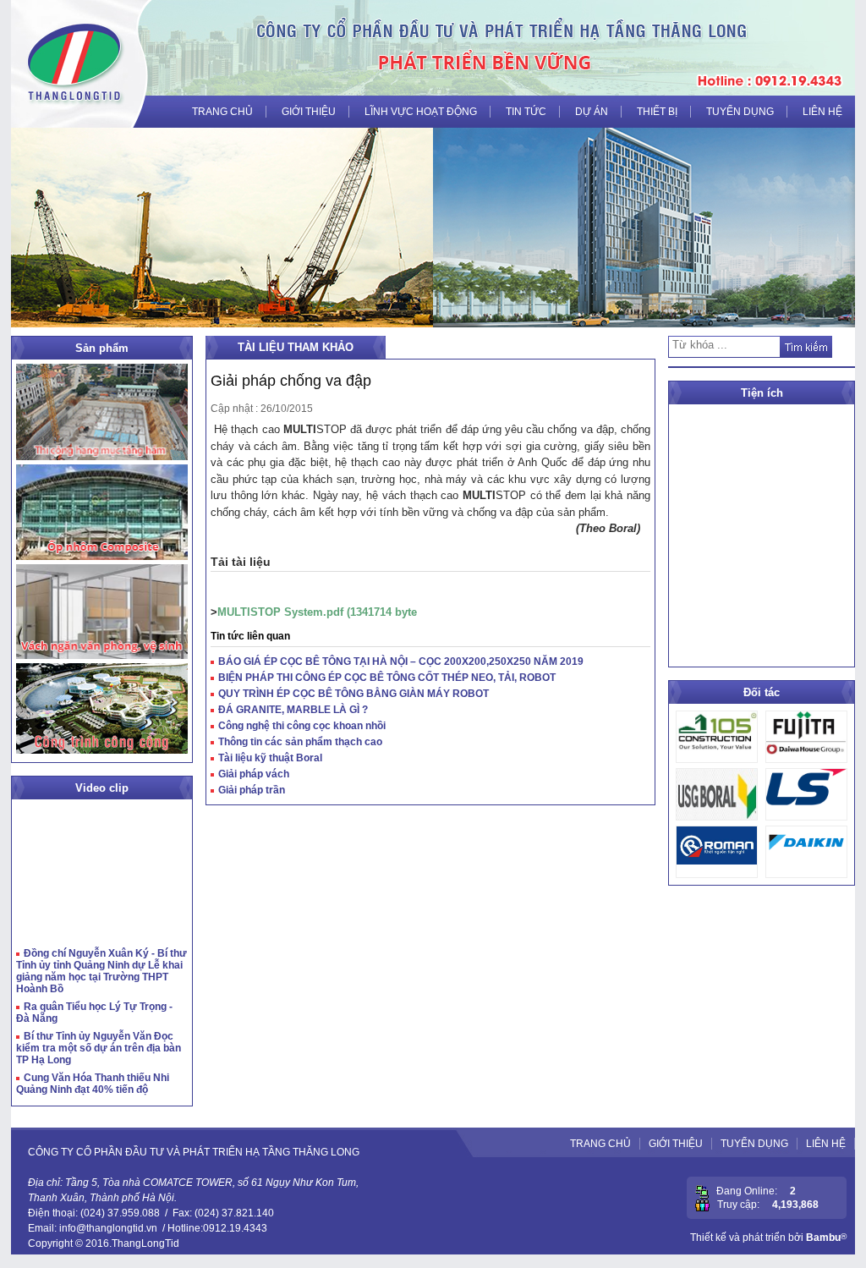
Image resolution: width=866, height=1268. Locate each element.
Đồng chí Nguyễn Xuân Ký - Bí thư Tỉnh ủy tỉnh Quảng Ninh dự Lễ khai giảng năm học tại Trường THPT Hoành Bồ (101, 971)
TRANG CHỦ (222, 112)
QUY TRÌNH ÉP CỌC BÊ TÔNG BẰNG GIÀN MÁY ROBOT (353, 694)
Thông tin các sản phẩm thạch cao (300, 742)
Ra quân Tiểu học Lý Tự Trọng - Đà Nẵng (94, 1012)
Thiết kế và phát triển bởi (768, 1237)
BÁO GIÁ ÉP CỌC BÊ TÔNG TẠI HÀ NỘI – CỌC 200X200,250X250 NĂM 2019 (401, 661)
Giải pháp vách (253, 774)
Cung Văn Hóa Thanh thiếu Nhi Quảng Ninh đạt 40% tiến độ (92, 1083)
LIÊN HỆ (822, 112)
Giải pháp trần (251, 790)
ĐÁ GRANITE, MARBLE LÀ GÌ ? (293, 710)
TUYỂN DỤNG (740, 112)
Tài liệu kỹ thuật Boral (270, 758)
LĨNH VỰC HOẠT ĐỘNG (420, 112)
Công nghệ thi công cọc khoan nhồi (302, 726)
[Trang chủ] (74, 63)
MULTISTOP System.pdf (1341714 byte (317, 612)
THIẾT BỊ (657, 112)
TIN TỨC (526, 112)
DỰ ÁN (591, 112)
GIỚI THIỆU (309, 112)
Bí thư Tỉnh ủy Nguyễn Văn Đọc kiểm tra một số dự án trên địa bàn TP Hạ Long (98, 1048)
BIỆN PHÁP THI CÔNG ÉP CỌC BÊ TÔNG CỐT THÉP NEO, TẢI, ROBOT (387, 677)
